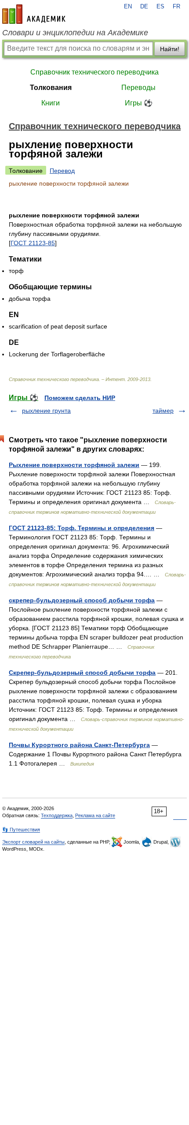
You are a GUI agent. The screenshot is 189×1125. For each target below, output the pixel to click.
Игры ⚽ (139, 103)
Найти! (169, 48)
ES (160, 7)
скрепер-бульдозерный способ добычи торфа (82, 600)
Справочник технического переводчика (94, 72)
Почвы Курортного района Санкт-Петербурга (79, 744)
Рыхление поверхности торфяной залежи (74, 464)
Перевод (62, 170)
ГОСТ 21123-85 (33, 243)
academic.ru (33, 14)
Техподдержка (57, 815)
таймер (163, 410)
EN (128, 7)
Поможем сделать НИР (79, 397)
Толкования (51, 87)
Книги (50, 103)
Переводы (138, 87)
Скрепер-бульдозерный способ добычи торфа (82, 672)
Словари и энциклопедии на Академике (75, 32)
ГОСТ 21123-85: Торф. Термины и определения (81, 527)
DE (144, 7)
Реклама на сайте (95, 815)
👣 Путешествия (21, 829)
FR (176, 7)
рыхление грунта (46, 410)
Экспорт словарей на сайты (33, 842)
